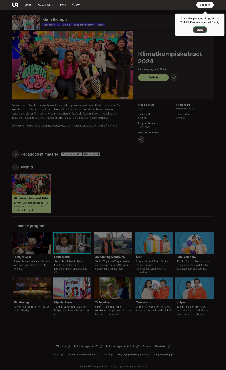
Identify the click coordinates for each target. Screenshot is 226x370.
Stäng (200, 29)
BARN (63, 5)
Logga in (205, 4)
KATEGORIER (44, 5)
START (28, 5)
